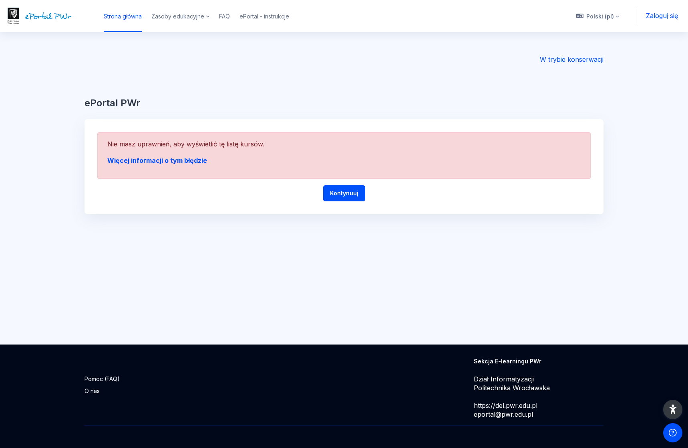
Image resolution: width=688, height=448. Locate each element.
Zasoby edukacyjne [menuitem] (177, 16)
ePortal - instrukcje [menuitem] (264, 16)
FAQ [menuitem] (224, 16)
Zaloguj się (662, 16)
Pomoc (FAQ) (102, 378)
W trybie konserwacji (572, 59)
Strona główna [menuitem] (123, 16)
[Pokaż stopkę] (672, 432)
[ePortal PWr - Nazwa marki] (47, 16)
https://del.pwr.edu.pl (505, 405)
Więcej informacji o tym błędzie (157, 160)
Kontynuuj (344, 193)
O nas (92, 390)
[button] (597, 16)
